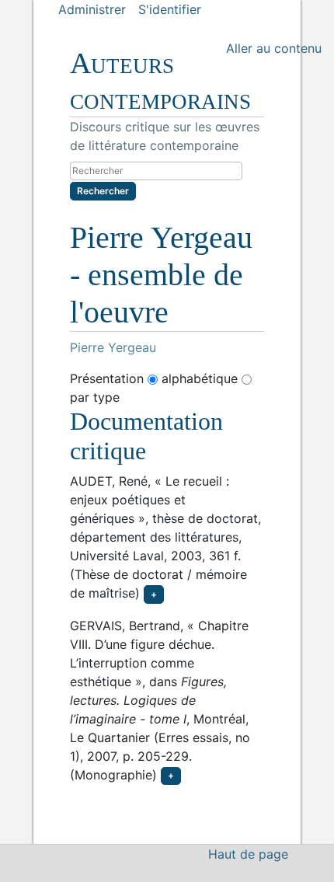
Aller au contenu (274, 48)
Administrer (92, 9)
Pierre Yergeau (113, 347)
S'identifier (169, 9)
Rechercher (103, 191)
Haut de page (248, 854)
